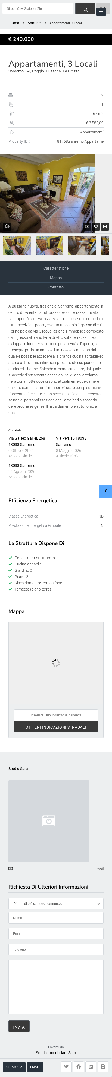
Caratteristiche (56, 268)
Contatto (56, 287)
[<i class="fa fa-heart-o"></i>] (96, 226)
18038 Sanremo (21, 465)
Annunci (34, 23)
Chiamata (14, 1067)
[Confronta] (105, 226)
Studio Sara (18, 768)
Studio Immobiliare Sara (56, 1053)
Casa (15, 23)
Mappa (56, 278)
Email (35, 1067)
